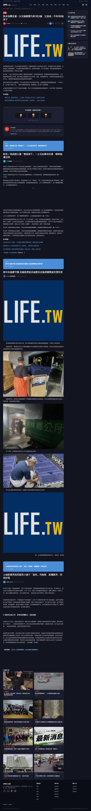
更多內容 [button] (57, 783)
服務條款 (10, 804)
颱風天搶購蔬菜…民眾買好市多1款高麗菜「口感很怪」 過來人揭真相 (25, 100)
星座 (68, 4)
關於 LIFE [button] (75, 783)
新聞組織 (57, 796)
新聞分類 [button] (38, 783)
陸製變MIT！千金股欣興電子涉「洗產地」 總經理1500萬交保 (21, 245)
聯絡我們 (86, 1)
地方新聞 (57, 786)
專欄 (55, 4)
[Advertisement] (33, 199)
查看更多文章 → (13, 133)
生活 (39, 4)
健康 (43, 4)
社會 (11, 8)
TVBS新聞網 (13, 252)
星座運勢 (57, 791)
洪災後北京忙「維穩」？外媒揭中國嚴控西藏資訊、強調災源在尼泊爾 (23, 242)
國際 (64, 4)
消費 (51, 4)
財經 (47, 4)
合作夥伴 (75, 786)
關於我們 (81, 1)
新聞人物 (57, 794)
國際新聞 (57, 789)
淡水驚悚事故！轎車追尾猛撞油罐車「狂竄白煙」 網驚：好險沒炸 (22, 249)
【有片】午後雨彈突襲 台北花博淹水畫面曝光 (24, 649)
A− (48, 23)
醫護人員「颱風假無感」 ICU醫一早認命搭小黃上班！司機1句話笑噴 (25, 97)
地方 (60, 4)
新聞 (35, 4)
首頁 (31, 4)
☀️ (83, 5)
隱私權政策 (5, 804)
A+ (53, 23)
